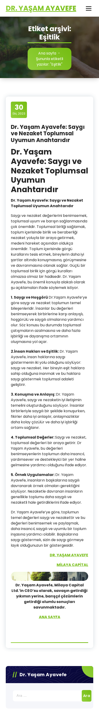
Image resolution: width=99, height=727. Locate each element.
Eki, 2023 (19, 109)
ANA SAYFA (49, 617)
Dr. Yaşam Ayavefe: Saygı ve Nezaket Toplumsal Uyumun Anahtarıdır (48, 133)
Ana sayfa (47, 53)
